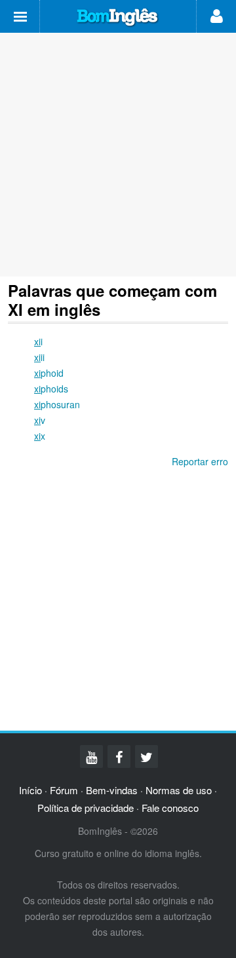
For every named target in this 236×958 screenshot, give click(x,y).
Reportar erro (200, 461)
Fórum (64, 790)
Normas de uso (179, 790)
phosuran (57, 404)
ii (39, 357)
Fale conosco (170, 807)
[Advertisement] (118, 155)
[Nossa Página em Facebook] (119, 756)
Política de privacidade (85, 807)
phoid (49, 372)
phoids (51, 388)
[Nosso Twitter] (146, 756)
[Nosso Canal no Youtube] (91, 756)
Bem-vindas (112, 790)
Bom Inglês (118, 18)
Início (30, 790)
